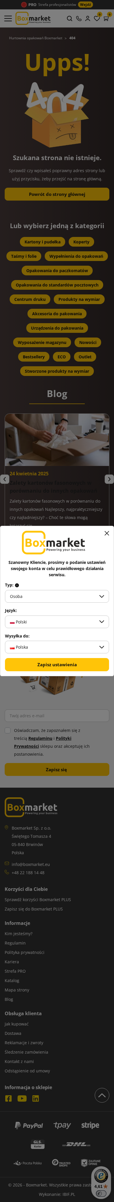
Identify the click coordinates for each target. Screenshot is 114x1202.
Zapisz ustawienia (57, 664)
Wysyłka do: (17, 636)
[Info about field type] (17, 585)
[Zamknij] (106, 533)
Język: (11, 610)
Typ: (10, 585)
